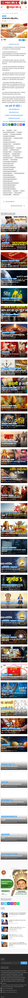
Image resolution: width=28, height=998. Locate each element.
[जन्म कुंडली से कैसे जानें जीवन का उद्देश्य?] (14, 385)
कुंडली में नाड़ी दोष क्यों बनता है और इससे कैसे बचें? (11, 784)
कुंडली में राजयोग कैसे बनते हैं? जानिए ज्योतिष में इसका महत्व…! (13, 676)
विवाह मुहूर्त (12, 459)
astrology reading (16, 153)
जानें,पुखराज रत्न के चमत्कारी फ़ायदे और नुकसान (14, 115)
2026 (3, 314)
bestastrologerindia (7, 173)
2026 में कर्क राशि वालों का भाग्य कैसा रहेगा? (10, 927)
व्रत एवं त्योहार (16, 314)
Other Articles (5, 242)
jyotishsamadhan (7, 190)
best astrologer (14, 159)
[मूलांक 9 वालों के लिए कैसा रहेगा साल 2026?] (14, 618)
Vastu (10, 224)
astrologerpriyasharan (8, 146)
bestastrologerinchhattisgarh (9, 171)
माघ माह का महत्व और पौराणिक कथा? (8, 443)
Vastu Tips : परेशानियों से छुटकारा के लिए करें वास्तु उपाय (14, 121)
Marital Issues (12, 728)
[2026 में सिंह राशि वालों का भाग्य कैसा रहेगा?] (14, 905)
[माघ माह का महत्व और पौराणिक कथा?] (14, 439)
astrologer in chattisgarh (15, 134)
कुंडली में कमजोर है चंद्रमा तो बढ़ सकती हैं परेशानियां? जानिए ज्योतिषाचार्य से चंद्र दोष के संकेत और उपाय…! (13, 281)
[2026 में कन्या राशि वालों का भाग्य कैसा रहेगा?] (14, 887)
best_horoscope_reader (8, 169)
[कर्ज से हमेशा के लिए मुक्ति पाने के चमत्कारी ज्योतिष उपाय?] (14, 798)
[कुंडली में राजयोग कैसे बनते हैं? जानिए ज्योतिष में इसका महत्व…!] (14, 672)
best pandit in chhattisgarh (9, 167)
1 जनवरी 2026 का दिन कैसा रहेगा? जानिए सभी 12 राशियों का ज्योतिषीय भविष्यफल (13, 640)
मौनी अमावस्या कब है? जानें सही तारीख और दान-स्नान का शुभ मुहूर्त (13, 317)
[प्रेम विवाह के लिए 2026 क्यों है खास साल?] (14, 350)
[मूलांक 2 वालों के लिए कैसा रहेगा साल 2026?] (14, 565)
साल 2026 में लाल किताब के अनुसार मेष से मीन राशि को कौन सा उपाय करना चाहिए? (13, 263)
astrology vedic (6, 155)
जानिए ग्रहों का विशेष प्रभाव (14, 109)
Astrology (4, 224)
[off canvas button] (1, 7)
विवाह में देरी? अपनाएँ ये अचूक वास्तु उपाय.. (9, 766)
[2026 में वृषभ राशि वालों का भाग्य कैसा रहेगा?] (14, 959)
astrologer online (7, 144)
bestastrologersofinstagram (9, 185)
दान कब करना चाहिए (7, 194)
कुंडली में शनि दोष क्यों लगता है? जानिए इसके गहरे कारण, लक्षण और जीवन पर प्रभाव (13, 693)
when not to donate (7, 192)
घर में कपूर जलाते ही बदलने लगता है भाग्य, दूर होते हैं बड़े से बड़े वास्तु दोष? (13, 819)
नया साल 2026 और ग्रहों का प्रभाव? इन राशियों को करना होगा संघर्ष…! (13, 747)
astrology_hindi (15, 155)
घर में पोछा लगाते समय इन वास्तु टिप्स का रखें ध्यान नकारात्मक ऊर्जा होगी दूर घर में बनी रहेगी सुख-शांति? (13, 227)
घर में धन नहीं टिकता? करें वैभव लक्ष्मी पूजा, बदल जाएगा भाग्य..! (13, 533)
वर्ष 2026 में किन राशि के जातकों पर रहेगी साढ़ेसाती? (12, 479)
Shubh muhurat (9, 314)
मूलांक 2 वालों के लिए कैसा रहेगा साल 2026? (10, 569)
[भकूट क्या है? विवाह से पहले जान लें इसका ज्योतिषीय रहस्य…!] (14, 726)
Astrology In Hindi (7, 151)
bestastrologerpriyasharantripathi (10, 183)
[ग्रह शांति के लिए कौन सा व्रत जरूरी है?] (14, 403)
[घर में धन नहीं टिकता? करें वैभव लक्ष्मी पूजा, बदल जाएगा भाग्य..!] (14, 529)
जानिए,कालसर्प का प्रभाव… (14, 112)
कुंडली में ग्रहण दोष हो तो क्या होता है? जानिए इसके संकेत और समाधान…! (13, 711)
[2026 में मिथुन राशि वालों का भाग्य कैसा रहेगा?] (14, 941)
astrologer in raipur (18, 138)
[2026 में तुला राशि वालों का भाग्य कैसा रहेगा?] (14, 869)
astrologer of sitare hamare (9, 142)
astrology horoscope (14, 149)
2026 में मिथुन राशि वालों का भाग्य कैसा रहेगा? (10, 945)
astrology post (6, 153)
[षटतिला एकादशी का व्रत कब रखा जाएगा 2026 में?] (14, 493)
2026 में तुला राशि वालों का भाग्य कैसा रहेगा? (10, 874)
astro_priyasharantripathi (9, 132)
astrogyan (19, 132)
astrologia (19, 147)
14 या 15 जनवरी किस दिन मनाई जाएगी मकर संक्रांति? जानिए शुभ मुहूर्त (13, 514)
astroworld (5, 159)
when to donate (17, 192)
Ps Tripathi (5, 230)
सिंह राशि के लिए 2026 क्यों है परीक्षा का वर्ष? (10, 300)
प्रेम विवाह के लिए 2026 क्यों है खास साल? (10, 354)
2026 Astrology (5, 298)
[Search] (26, 7)
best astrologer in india (8, 163)
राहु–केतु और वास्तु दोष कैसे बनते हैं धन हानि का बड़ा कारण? (13, 605)
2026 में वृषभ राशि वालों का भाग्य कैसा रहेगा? (10, 963)
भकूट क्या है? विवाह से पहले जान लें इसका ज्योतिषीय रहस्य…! (13, 730)
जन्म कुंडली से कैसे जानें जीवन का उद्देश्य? (9, 390)
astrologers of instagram (8, 147)
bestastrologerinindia (19, 173)
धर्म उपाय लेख (12, 332)
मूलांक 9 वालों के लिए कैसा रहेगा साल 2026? (10, 623)
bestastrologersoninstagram (9, 188)
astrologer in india (7, 138)
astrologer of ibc (6, 140)
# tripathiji (9, 130)
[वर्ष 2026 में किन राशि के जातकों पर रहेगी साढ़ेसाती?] (14, 475)
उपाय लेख (4, 16)
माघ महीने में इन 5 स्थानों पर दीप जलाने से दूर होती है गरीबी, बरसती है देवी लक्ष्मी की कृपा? (12, 335)
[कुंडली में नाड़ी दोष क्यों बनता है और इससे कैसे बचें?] (14, 780)
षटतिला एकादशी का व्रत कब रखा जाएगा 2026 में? (11, 497)
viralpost (22, 190)
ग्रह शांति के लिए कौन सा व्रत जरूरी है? (9, 407)
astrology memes (17, 151)
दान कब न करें (16, 194)
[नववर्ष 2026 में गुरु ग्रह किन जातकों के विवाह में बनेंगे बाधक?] (14, 457)
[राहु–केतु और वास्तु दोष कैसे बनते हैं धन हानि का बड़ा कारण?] (14, 601)
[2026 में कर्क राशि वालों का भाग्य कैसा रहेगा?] (14, 923)
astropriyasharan (19, 157)
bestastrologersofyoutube (9, 186)
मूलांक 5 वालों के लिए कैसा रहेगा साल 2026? (10, 587)
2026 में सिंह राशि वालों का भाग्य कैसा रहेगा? (10, 909)
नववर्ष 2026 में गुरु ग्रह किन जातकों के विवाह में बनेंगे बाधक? (13, 461)
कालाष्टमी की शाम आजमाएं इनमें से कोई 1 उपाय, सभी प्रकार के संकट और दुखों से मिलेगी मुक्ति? (13, 245)
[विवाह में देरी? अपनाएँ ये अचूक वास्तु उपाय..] (14, 762)
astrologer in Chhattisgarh (9, 136)
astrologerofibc (16, 144)
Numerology (14, 567)
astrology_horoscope (7, 157)
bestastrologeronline (7, 181)
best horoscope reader (8, 165)
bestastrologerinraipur (8, 175)
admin (5, 20)
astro (15, 130)
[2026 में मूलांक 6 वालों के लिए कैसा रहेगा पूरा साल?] (14, 851)
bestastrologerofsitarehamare (10, 179)
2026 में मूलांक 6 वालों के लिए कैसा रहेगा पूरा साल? (11, 856)
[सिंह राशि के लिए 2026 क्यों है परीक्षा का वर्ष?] (14, 296)
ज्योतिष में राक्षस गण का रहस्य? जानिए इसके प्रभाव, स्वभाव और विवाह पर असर (13, 550)
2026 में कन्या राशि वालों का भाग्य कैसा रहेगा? (10, 891)
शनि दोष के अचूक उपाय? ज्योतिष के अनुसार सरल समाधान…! (13, 425)
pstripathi (15, 190)
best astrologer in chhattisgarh (10, 161)
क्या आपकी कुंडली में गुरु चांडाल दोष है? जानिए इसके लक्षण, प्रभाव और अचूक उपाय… (12, 657)
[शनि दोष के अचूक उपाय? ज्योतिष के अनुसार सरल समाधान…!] (14, 421)
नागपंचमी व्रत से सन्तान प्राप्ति (14, 118)
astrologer (5, 134)
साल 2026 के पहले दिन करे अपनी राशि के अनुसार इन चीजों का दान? (13, 837)
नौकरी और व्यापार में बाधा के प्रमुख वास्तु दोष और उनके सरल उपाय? (13, 371)
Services (11, 889)
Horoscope (11, 260)
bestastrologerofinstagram (9, 177)
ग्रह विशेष (14, 278)
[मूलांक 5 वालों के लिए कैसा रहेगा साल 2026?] (14, 583)
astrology (5, 149)
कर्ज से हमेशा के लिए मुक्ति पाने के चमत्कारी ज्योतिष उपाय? (12, 802)
